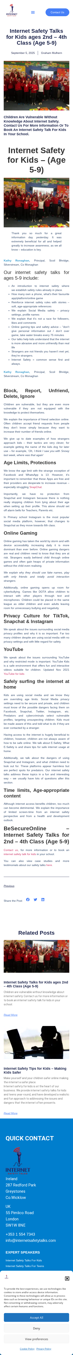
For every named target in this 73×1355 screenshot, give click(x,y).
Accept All (36, 1317)
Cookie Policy (27, 1349)
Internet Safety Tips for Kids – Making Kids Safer (35, 1070)
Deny (36, 1328)
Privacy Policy (43, 1349)
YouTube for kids (14, 673)
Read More (11, 1015)
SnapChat (35, 487)
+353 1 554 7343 (20, 1234)
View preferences (36, 1339)
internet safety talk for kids (20, 854)
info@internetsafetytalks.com (31, 1240)
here (49, 865)
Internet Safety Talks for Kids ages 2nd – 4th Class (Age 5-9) (36, 984)
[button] (67, 1278)
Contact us (11, 850)
